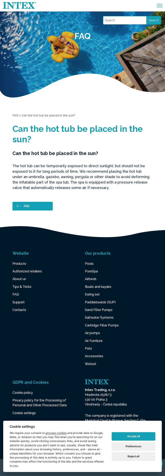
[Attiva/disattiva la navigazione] (160, 5)
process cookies (56, 433)
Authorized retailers (27, 271)
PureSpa (91, 271)
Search (154, 20)
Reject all (133, 456)
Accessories (94, 356)
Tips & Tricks (21, 287)
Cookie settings (24, 413)
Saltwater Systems (99, 317)
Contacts (19, 310)
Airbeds (90, 279)
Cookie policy (22, 393)
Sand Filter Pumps (98, 310)
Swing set (92, 294)
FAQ (15, 115)
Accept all (133, 436)
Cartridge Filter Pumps (102, 325)
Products (19, 264)
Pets (88, 348)
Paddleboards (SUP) (100, 302)
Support (18, 302)
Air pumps (92, 333)
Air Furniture (94, 341)
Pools (89, 264)
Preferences (133, 446)
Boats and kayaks (98, 287)
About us (19, 279)
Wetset (90, 364)
